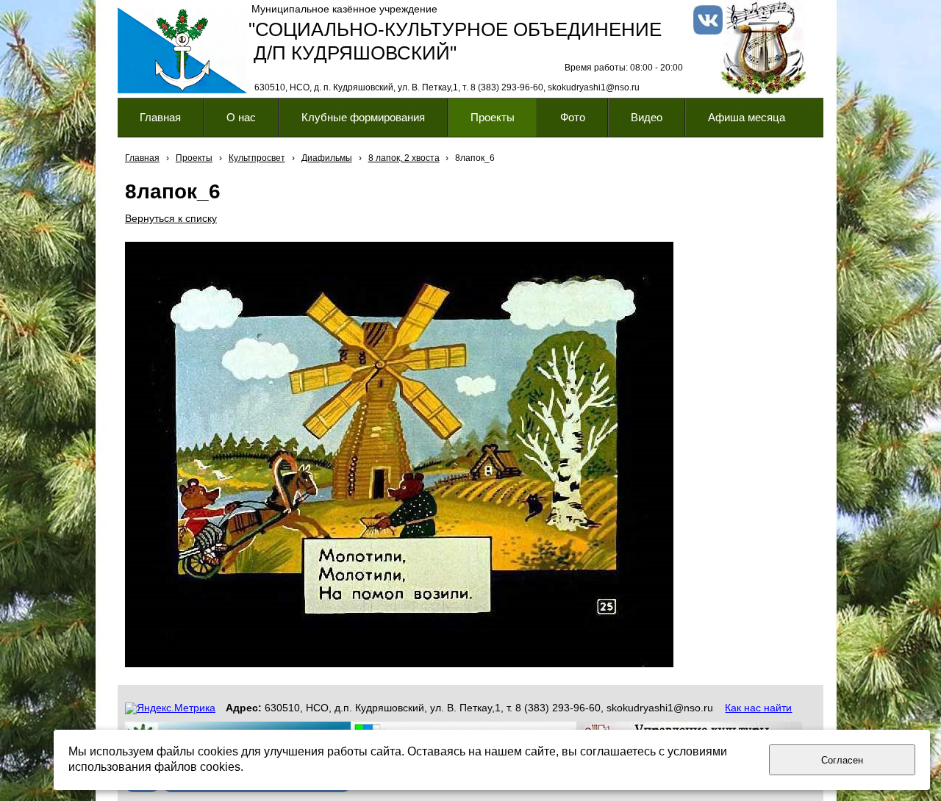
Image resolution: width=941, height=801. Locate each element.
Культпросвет (257, 158)
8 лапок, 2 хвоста (404, 158)
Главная (142, 158)
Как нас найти (758, 708)
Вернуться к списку (171, 218)
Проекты (194, 158)
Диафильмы (326, 158)
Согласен (842, 760)
